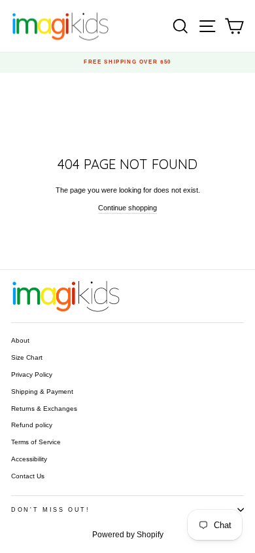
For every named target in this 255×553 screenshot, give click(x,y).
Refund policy (31, 425)
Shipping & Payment (42, 391)
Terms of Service (36, 442)
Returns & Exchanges (44, 408)
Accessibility (29, 459)
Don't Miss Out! (50, 509)
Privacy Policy (31, 374)
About (20, 340)
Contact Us (27, 476)
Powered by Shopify (127, 534)
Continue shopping (127, 208)
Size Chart (26, 357)
